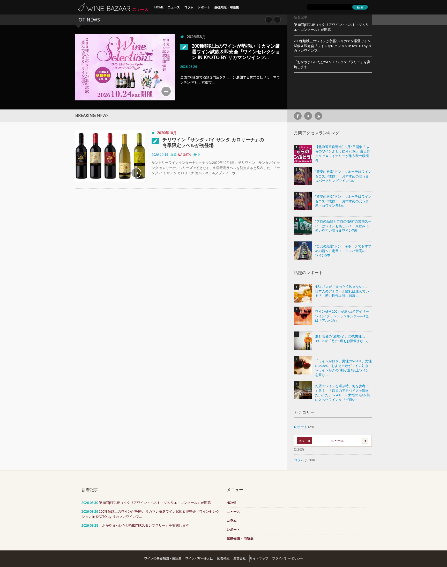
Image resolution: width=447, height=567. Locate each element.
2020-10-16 (160, 155)
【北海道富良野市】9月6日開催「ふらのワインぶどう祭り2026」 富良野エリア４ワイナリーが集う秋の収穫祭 (342, 154)
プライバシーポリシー (287, 558)
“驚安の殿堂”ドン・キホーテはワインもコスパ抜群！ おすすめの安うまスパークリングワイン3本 (343, 176)
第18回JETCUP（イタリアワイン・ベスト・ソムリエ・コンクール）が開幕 (331, 27)
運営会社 (239, 558)
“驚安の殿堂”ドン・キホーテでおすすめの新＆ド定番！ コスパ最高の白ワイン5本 (343, 250)
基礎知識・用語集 (226, 7)
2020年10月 (167, 132)
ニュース (174, 7)
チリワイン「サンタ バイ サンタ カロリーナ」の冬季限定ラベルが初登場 (213, 142)
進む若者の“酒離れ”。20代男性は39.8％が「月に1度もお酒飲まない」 (342, 338)
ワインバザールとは (199, 558)
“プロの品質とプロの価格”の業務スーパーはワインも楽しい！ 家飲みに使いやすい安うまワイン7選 (343, 226)
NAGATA (184, 155)
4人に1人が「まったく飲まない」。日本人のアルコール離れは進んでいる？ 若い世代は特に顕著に (342, 291)
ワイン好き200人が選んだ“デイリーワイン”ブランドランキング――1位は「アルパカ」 (342, 316)
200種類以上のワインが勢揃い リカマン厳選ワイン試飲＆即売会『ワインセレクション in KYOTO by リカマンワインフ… (236, 51)
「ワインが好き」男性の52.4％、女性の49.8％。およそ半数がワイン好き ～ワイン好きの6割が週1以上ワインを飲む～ (343, 368)
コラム (188, 7)
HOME (158, 7)
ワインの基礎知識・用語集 (162, 558)
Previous (268, 19)
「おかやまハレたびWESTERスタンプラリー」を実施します (332, 64)
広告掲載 (223, 558)
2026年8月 (196, 36)
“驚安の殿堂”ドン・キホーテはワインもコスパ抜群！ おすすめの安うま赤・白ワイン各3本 (343, 201)
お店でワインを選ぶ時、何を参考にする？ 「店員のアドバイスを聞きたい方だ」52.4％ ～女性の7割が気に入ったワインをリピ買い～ (342, 393)
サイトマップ (259, 558)
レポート (204, 7)
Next (277, 19)
